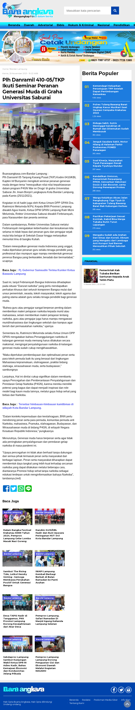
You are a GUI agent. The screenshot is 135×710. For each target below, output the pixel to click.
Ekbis (60, 25)
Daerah (29, 25)
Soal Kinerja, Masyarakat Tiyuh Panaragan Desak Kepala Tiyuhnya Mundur (107, 163)
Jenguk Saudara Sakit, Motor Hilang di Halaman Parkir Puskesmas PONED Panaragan (110, 145)
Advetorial (45, 25)
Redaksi (86, 700)
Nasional (104, 25)
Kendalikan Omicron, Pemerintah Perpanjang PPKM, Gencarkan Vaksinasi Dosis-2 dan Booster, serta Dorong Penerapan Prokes (109, 182)
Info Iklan (125, 700)
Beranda (14, 25)
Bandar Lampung (18, 69)
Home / (6, 69)
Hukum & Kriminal (81, 25)
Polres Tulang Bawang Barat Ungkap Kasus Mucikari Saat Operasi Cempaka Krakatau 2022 (110, 108)
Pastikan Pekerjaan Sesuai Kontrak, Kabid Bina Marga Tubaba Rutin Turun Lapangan (109, 220)
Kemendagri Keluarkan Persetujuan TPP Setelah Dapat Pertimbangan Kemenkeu (108, 90)
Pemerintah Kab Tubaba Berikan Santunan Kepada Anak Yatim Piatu (114, 275)
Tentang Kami (76, 703)
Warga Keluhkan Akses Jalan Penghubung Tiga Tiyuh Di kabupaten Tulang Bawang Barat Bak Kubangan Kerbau (110, 201)
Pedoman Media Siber (106, 700)
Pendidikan (122, 25)
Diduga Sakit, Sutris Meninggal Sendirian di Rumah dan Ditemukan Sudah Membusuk (111, 127)
